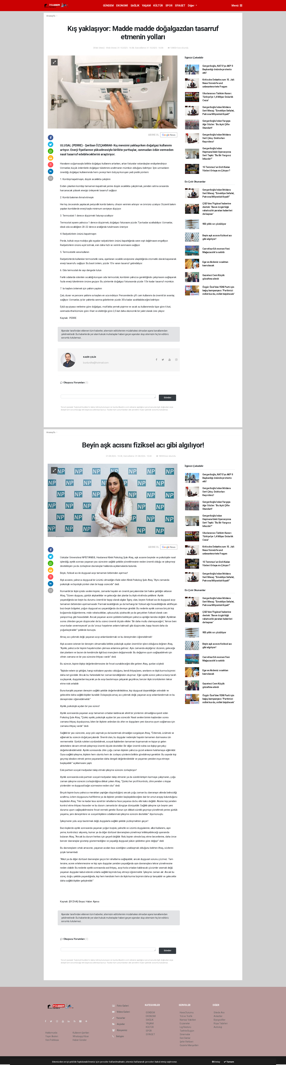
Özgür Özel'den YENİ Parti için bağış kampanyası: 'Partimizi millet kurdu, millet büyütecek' (218, 290)
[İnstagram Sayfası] (58, 1021)
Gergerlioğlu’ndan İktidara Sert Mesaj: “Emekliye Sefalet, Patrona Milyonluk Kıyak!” (218, 110)
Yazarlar (120, 1018)
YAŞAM (146, 5)
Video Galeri (123, 1012)
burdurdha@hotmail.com (96, 362)
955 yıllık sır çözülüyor (214, 224)
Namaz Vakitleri (188, 1019)
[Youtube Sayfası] (64, 1021)
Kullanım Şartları (81, 1032)
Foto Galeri (122, 1005)
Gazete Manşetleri (189, 1045)
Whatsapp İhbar (81, 1036)
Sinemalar (185, 1034)
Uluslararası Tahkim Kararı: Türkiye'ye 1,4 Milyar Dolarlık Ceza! (217, 97)
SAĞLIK (135, 5)
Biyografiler (219, 1019)
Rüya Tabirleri (220, 1023)
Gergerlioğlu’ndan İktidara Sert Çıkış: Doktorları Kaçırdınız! (216, 138)
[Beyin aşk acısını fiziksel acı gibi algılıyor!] (112, 502)
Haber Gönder (80, 1040)
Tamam (230, 1062)
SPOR (169, 5)
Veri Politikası (52, 1040)
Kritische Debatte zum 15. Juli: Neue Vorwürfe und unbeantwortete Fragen (218, 83)
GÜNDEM (108, 5)
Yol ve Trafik (186, 1016)
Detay (217, 1062)
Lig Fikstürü (185, 1027)
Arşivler (120, 1024)
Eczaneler (185, 1023)
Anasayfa (51, 16)
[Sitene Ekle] (87, 1021)
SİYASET (180, 5)
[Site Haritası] (81, 1021)
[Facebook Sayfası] (47, 1021)
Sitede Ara (219, 1012)
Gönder (167, 397)
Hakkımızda (51, 1032)
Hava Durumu (187, 1012)
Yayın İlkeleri (51, 1036)
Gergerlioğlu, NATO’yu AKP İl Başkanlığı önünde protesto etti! (217, 69)
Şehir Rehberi (186, 1041)
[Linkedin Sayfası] (70, 1021)
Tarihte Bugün (187, 1030)
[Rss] (76, 1021)
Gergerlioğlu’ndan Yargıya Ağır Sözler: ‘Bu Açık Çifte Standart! (216, 124)
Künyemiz (121, 1030)
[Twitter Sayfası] (52, 1021)
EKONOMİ (122, 5)
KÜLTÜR (158, 5)
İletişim (120, 1036)
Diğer (191, 5)
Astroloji (218, 1027)
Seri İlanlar (185, 1038)
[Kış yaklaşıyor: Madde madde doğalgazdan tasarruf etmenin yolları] (112, 91)
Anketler (218, 1016)
